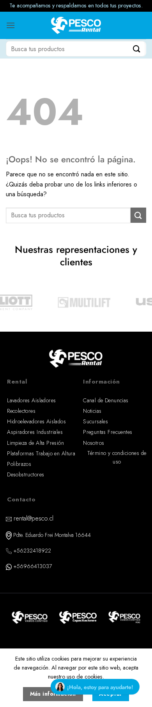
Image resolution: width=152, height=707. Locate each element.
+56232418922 (32, 550)
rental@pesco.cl (33, 518)
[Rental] (76, 25)
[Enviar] (137, 48)
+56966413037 (32, 566)
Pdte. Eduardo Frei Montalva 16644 (52, 535)
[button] (10, 25)
